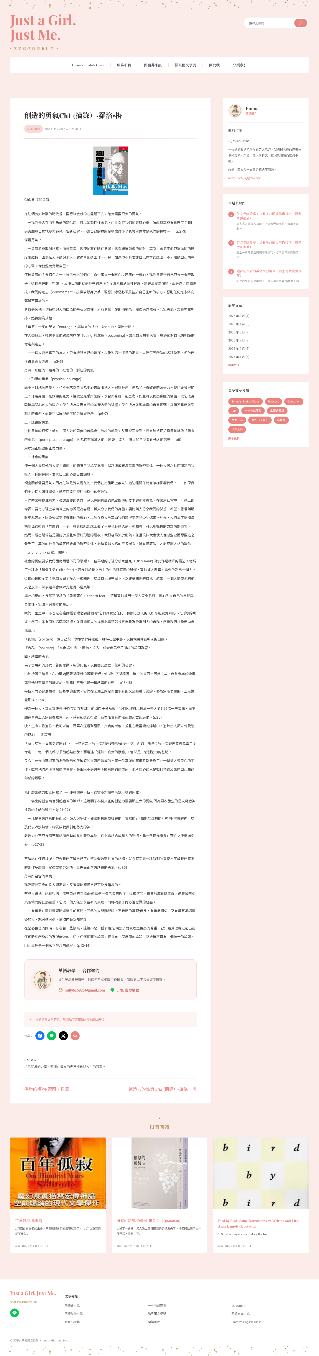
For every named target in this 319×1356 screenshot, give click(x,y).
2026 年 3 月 (236, 357)
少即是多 (237, 429)
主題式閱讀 (277, 410)
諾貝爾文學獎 (157, 1313)
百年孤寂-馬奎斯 (28, 1220)
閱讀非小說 (72, 1305)
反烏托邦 (237, 420)
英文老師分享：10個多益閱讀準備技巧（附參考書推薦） (269, 216)
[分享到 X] (63, 1035)
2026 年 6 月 (236, 332)
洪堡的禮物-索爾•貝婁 (46, 1089)
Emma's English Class (246, 401)
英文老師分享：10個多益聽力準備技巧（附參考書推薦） (269, 245)
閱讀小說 (154, 1322)
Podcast (273, 401)
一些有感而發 (253, 410)
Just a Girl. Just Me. (43, 26)
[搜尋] (300, 23)
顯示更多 (234, 365)
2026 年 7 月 (236, 324)
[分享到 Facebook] (39, 1035)
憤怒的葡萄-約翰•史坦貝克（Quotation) (148, 1220)
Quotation (33, 128)
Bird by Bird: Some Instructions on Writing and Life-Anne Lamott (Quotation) (258, 1223)
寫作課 (281, 420)
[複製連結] (75, 1035)
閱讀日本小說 (241, 1313)
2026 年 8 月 (236, 316)
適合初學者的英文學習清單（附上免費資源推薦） (269, 273)
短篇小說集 (72, 1322)
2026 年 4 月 (236, 348)
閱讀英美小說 (74, 1313)
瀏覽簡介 (251, 114)
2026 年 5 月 (236, 340)
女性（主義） (260, 420)
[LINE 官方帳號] (14, 1312)
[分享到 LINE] (51, 1035)
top (234, 410)
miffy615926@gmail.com (244, 178)
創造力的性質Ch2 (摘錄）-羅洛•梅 (162, 1089)
